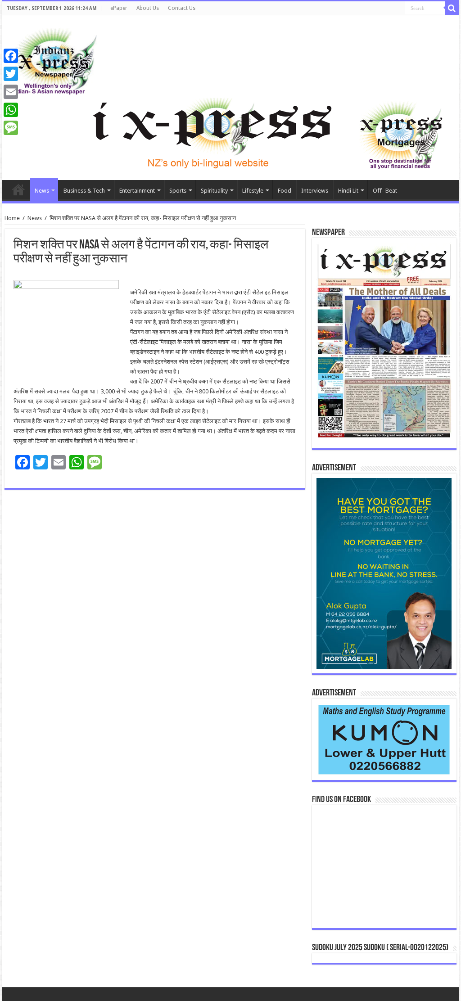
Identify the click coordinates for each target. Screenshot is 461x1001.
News (42, 190)
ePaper (118, 8)
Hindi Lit (348, 190)
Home (18, 189)
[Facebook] (11, 56)
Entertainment (137, 190)
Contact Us (181, 8)
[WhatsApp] (11, 110)
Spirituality (214, 190)
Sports (177, 190)
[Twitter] (11, 74)
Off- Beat (385, 190)
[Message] (11, 128)
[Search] (452, 8)
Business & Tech (84, 190)
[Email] (11, 92)
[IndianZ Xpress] (54, 59)
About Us (147, 8)
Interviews (314, 190)
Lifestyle (252, 190)
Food (284, 190)
